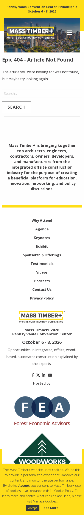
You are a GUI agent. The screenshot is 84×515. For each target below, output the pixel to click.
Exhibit (42, 246)
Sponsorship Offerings (42, 255)
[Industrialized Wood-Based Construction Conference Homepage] (31, 32)
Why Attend (42, 220)
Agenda (42, 229)
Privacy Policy (42, 298)
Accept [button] (32, 508)
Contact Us (41, 289)
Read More (50, 507)
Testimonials (42, 263)
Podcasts (42, 281)
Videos (42, 272)
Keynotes (42, 237)
